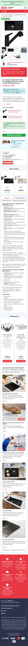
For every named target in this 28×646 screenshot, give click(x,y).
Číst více (4, 401)
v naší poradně (21, 550)
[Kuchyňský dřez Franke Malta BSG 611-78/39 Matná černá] (5, 117)
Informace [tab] (6, 198)
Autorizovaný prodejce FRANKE (10, 605)
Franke (8, 152)
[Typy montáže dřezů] (14, 529)
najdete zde (18, 4)
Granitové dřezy (7, 510)
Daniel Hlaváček (16, 635)
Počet (3, 131)
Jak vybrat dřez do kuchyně (10, 394)
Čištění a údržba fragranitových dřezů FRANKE (13, 423)
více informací (23, 617)
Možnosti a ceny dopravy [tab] (19, 200)
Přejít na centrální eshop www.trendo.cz (10, 602)
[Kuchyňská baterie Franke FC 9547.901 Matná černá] (5, 111)
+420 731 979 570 (17, 143)
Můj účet (3, 610)
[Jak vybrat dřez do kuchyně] (14, 383)
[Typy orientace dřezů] (14, 471)
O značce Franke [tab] (6, 200)
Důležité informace (6, 608)
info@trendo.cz (16, 147)
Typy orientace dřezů (8, 482)
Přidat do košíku (14, 135)
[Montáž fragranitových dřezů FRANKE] (14, 442)
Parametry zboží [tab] (20, 198)
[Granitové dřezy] (14, 500)
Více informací (7, 104)
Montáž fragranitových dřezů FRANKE (13, 453)
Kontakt (3, 613)
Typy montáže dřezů (8, 539)
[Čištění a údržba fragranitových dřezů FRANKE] (14, 412)
